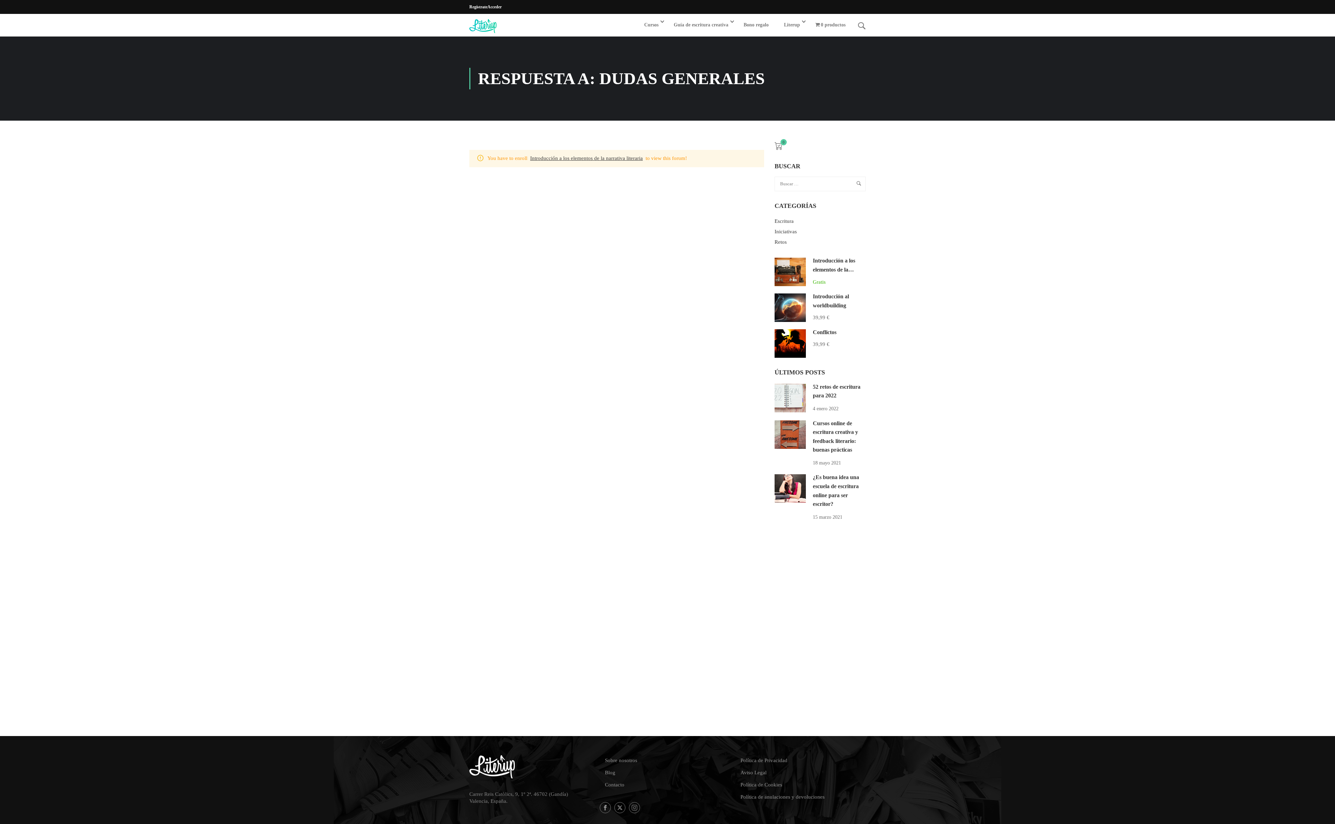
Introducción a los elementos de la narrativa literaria (586, 158)
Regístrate (478, 7)
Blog (610, 772)
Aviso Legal (754, 772)
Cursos (651, 24)
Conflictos (824, 332)
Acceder (494, 7)
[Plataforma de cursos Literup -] (496, 26)
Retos (781, 242)
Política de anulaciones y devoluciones (783, 797)
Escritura (784, 221)
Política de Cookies (761, 784)
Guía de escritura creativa (701, 24)
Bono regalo (756, 24)
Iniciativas (786, 231)
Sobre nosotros (621, 760)
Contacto (614, 784)
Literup (792, 24)
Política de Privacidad (764, 760)
